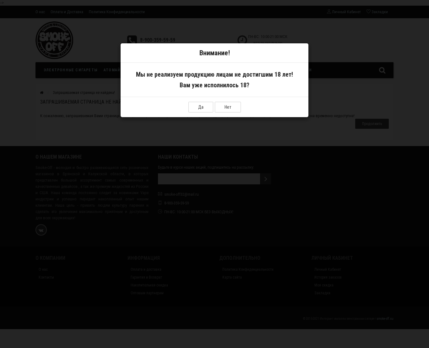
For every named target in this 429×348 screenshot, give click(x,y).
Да (201, 107)
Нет (228, 107)
